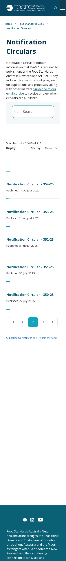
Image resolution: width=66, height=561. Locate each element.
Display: (11, 148)
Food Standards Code (31, 23)
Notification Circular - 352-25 (30, 239)
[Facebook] (25, 519)
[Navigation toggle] (63, 8)
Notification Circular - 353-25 (30, 212)
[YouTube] (40, 519)
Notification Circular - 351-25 (30, 267)
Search (56, 8)
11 (25, 323)
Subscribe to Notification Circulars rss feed (31, 338)
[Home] (28, 8)
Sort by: (36, 148)
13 (44, 323)
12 (34, 323)
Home (8, 23)
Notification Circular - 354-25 (30, 184)
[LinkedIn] (32, 519)
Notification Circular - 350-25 (30, 294)
